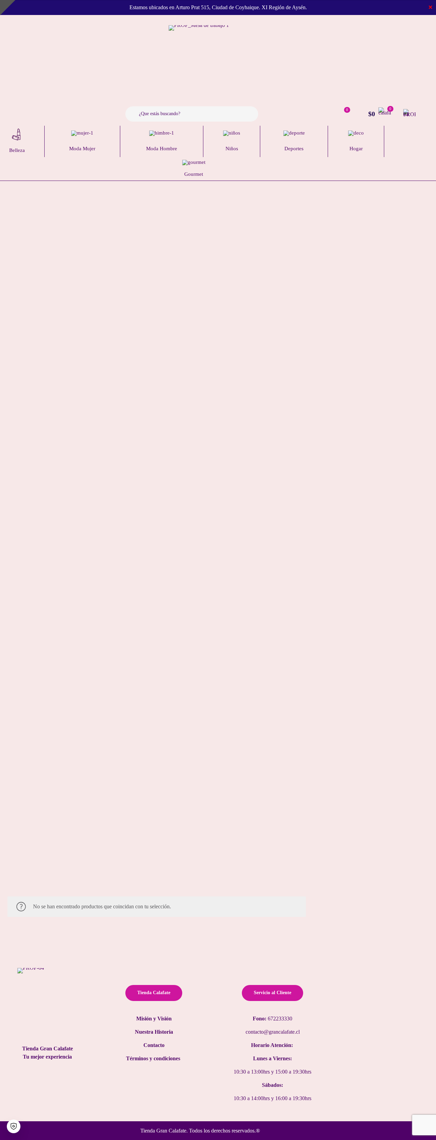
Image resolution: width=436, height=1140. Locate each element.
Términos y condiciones (154, 1058)
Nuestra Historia (154, 1032)
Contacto (154, 1045)
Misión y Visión (154, 1018)
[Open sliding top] (7, 7)
